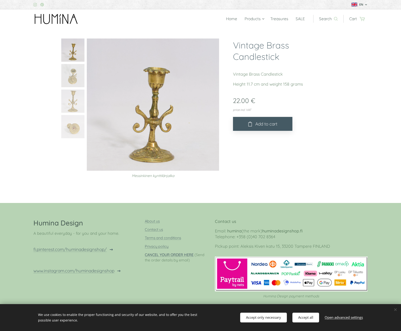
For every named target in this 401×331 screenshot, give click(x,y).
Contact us (154, 229)
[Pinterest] (42, 5)
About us (152, 221)
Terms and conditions (163, 237)
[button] (328, 19)
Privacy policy (156, 246)
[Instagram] (35, 5)
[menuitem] (233, 19)
